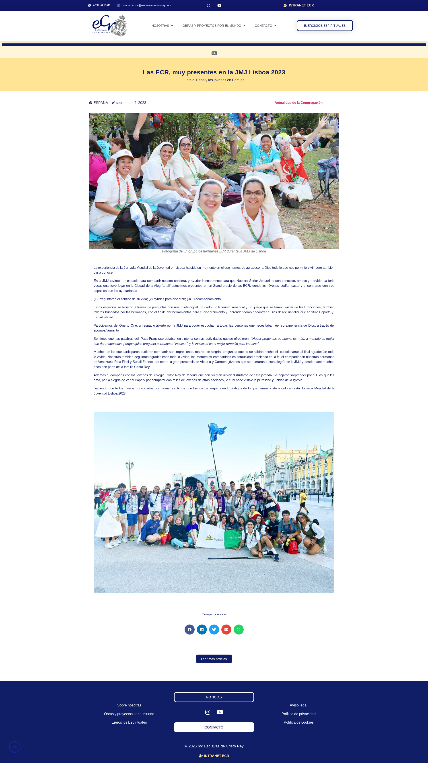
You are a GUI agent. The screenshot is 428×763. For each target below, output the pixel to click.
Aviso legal (298, 705)
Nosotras (160, 25)
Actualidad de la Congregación (299, 102)
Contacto (263, 25)
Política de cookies (299, 722)
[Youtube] (219, 5)
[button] (190, 630)
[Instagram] (208, 5)
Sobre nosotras (129, 705)
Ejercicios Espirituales (129, 722)
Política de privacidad (299, 714)
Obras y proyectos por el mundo (212, 25)
